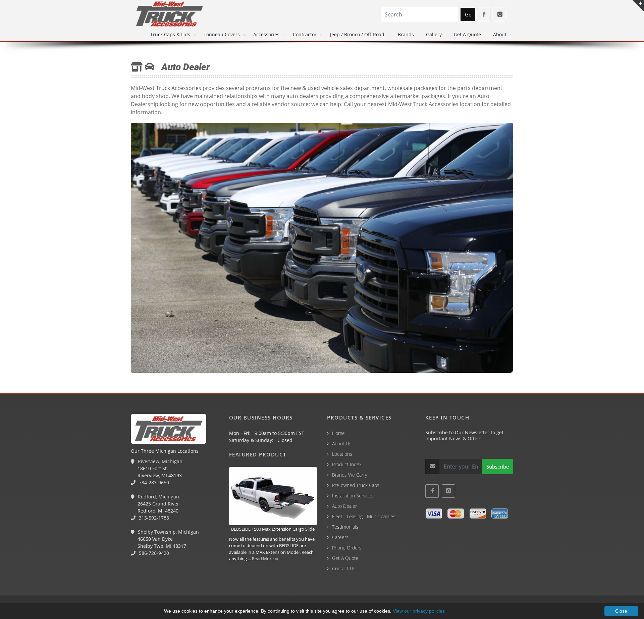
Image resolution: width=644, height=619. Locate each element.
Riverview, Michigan (159, 461)
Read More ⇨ (265, 559)
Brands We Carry (349, 475)
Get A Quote (467, 34)
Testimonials (345, 527)
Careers (340, 537)
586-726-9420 (153, 553)
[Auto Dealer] (322, 249)
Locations (342, 454)
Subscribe (497, 466)
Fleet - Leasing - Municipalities (363, 516)
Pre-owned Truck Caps (355, 485)
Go (468, 14)
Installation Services (353, 495)
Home (338, 433)
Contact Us (344, 568)
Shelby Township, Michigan (168, 532)
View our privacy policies (419, 611)
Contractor (305, 34)
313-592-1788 (153, 518)
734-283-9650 (153, 482)
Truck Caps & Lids (170, 34)
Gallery (434, 34)
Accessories (266, 34)
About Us (342, 443)
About (499, 34)
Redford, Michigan (158, 496)
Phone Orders (347, 547)
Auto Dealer (344, 506)
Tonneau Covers (222, 34)
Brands (406, 34)
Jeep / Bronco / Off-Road (357, 34)
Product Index (347, 464)
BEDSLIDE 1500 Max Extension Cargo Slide (273, 529)
